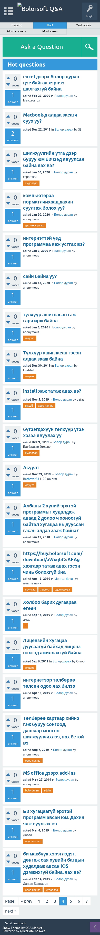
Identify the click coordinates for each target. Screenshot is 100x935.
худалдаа (31, 183)
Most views (50, 31)
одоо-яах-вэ (45, 405)
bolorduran (32, 790)
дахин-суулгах (34, 225)
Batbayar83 (31, 479)
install (29, 405)
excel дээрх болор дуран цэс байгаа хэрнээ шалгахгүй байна (51, 83)
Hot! (50, 25)
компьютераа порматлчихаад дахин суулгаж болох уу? (48, 202)
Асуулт (31, 467)
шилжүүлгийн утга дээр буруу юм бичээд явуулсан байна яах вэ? (53, 159)
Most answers (16, 31)
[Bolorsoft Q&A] (40, 9)
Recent (17, 25)
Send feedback (15, 923)
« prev (26, 901)
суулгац (30, 589)
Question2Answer (32, 931)
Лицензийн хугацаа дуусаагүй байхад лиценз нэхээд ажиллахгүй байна (52, 647)
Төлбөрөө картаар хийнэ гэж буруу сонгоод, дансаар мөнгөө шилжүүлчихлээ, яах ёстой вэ (53, 730)
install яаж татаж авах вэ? (52, 391)
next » (10, 911)
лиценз (29, 338)
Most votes (83, 25)
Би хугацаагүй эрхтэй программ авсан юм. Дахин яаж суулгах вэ (53, 817)
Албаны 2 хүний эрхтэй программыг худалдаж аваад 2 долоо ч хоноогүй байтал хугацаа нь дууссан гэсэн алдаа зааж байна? (53, 518)
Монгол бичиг (64, 579)
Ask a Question (42, 46)
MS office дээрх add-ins (49, 773)
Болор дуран (63, 96)
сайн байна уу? (40, 276)
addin (47, 790)
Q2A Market (33, 928)
